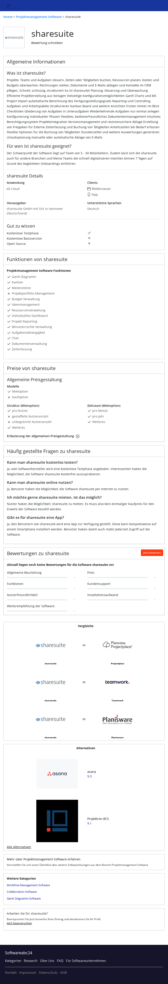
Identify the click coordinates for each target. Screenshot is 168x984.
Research (30, 960)
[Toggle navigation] (8, 5)
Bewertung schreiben (47, 43)
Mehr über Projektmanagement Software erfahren (43, 859)
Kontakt (11, 972)
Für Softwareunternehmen (86, 960)
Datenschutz (48, 972)
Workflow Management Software (28, 885)
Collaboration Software (22, 892)
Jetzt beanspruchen (19, 923)
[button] (77, 436)
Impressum (27, 972)
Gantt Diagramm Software (24, 898)
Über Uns (47, 960)
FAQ (60, 960)
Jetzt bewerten (152, 552)
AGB (63, 972)
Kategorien (13, 960)
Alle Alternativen (19, 847)
